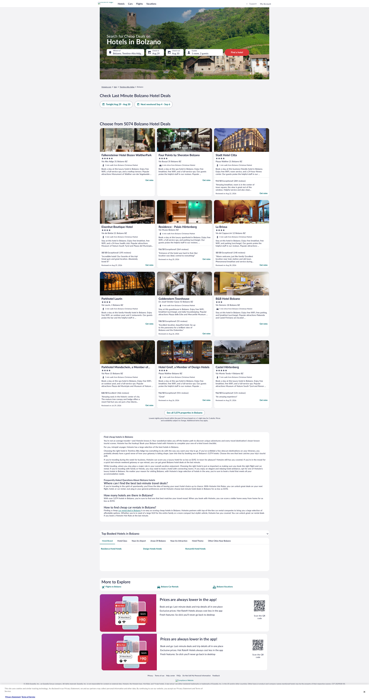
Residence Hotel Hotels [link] (111, 549)
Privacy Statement (13, 697)
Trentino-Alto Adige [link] (127, 87)
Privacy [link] (150, 676)
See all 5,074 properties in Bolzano (184, 413)
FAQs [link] (179, 676)
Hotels (121, 4)
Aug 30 (175, 53)
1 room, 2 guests (200, 53)
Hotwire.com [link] (106, 87)
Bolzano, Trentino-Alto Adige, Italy (128, 53)
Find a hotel (237, 52)
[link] (128, 587)
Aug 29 (156, 53)
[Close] (364, 692)
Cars (130, 4)
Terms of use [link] (159, 676)
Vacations (151, 4)
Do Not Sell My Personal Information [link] (196, 676)
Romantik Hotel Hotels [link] (195, 549)
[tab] (107, 541)
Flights (139, 4)
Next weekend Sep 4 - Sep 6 (155, 104)
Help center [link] (170, 676)
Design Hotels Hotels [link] (152, 549)
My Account (265, 4)
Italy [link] (115, 87)
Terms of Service (28, 697)
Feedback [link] (216, 676)
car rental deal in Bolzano (129, 511)
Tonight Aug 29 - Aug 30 (118, 104)
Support (253, 4)
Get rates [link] (149, 180)
